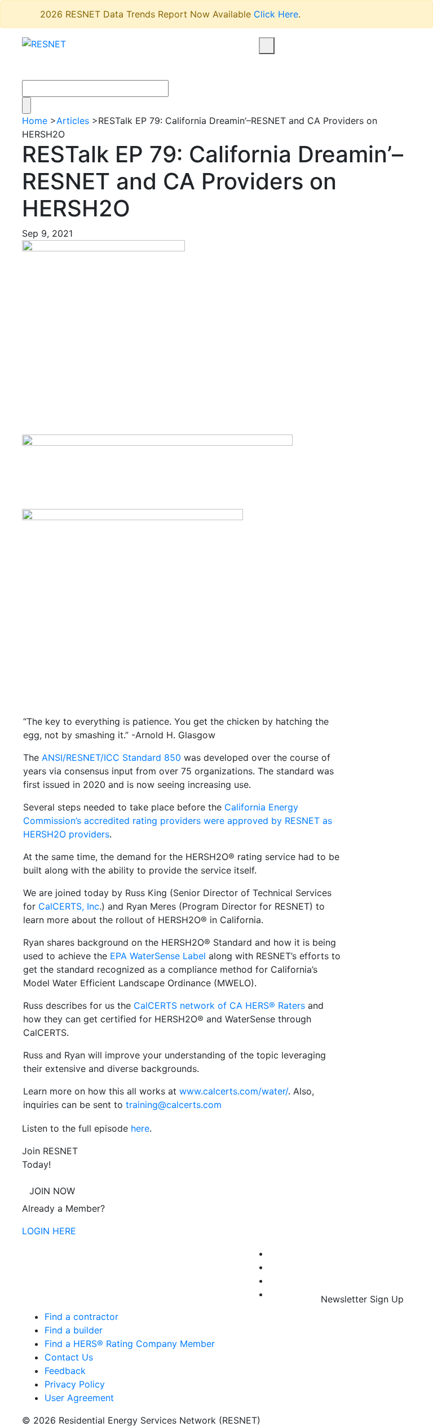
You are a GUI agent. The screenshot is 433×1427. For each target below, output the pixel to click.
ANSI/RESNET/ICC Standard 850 (111, 757)
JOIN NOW (52, 1190)
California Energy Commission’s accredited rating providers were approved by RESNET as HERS (177, 820)
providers (87, 834)
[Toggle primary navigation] (279, 67)
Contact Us (69, 1357)
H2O (56, 834)
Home (34, 120)
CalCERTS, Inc (68, 906)
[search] (267, 45)
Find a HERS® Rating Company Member (130, 1343)
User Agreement (79, 1397)
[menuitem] (272, 1253)
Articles (72, 120)
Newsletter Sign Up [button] (361, 1299)
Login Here (49, 1231)
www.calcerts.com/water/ (233, 1091)
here (140, 1128)
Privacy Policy (75, 1384)
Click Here (276, 14)
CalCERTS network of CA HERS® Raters (219, 1005)
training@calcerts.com (174, 1104)
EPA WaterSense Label (158, 955)
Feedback (65, 1370)
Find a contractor (81, 1316)
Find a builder (74, 1330)
